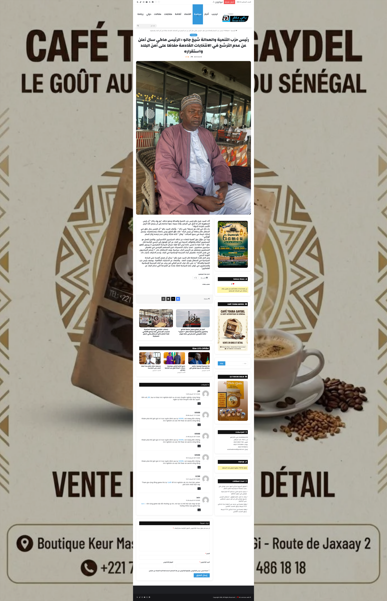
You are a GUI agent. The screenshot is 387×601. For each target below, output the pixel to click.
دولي (148, 14)
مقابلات (168, 14)
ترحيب (215, 14)
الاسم (207, 553)
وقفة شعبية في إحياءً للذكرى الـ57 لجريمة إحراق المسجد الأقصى (234, 510)
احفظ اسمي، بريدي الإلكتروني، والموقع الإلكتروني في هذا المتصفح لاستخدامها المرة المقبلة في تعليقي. (178, 570)
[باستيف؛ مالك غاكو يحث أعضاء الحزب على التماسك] (150, 358)
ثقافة (178, 14)
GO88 (197, 476)
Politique (226, 30)
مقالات (157, 14)
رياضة (140, 14)
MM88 (197, 412)
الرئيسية (233, 30)
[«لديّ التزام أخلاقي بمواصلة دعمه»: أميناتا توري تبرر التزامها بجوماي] (174, 358)
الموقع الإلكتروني (168, 562)
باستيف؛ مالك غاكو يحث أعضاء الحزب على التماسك (151, 367)
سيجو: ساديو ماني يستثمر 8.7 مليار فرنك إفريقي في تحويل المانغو (234, 492)
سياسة (198, 14)
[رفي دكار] (236, 17)
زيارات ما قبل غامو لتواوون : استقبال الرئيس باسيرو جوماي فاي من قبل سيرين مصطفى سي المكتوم (233, 499)
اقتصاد (187, 14)
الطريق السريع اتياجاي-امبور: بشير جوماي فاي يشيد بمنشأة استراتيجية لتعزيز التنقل (233, 487)
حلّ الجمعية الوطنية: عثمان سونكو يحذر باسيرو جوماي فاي (199, 367)
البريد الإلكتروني (205, 562)
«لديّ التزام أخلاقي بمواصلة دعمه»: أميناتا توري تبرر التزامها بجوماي (175, 368)
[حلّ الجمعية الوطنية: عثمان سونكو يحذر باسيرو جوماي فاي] (199, 358)
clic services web (244, 597)
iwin (198, 497)
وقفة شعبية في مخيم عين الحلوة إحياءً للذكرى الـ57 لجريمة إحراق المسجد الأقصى (232, 505)
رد (199, 403)
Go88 (169, 482)
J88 (199, 391)
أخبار (206, 14)
